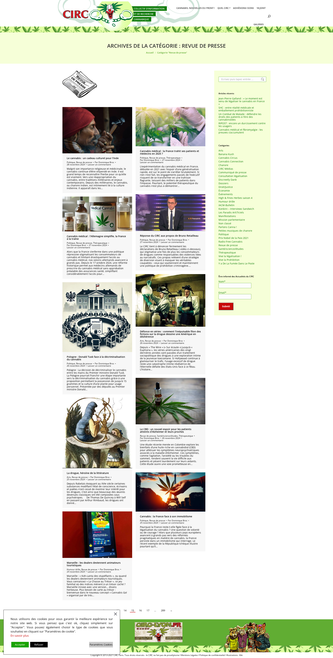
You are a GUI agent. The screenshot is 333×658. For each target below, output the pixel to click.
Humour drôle (73, 569)
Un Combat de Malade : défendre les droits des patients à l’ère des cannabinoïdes (240, 117)
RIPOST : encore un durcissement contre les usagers (242, 125)
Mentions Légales (189, 655)
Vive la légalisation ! (230, 256)
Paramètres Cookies (101, 644)
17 (148, 610)
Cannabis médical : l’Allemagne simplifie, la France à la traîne (96, 237)
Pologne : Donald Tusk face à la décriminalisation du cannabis (96, 358)
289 (163, 610)
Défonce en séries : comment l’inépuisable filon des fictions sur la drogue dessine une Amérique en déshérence (170, 334)
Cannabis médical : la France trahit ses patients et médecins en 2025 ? (169, 152)
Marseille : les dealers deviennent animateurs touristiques (94, 564)
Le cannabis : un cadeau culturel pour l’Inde (93, 158)
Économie (224, 190)
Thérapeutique (173, 157)
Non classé (225, 223)
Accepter (20, 644)
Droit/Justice (226, 187)
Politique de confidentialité (212, 655)
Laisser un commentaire (99, 164)
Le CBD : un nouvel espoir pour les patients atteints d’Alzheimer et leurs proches (165, 430)
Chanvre (223, 165)
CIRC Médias (226, 168)
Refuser (38, 644)
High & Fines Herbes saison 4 (235, 198)
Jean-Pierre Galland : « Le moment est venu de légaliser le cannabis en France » (242, 101)
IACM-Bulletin (226, 205)
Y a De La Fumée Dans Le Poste (236, 263)
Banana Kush (226, 154)
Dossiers (223, 183)
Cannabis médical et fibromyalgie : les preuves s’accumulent (241, 131)
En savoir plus (20, 636)
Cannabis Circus (228, 157)
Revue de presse (84, 162)
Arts (142, 340)
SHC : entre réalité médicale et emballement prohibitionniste (236, 109)
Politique (71, 162)
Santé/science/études (167, 435)
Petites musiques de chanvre (235, 230)
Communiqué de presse (232, 172)
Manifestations (227, 216)
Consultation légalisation (233, 176)
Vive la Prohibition (229, 259)
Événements (226, 194)
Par (104, 162)
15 (132, 610)
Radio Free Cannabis (230, 241)
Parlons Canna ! (228, 227)
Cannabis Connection (231, 161)
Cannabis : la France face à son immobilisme (166, 516)
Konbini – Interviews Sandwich (236, 208)
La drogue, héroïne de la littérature (88, 473)
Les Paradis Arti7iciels (231, 212)
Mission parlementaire (232, 219)
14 (125, 610)
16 (140, 610)
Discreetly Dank (228, 179)
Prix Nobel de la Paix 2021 (234, 238)
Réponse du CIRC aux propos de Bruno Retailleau (169, 235)
